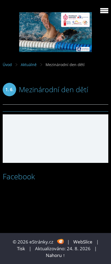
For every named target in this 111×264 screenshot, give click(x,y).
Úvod (7, 64)
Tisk (21, 248)
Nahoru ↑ (55, 255)
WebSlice (82, 242)
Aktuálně (29, 64)
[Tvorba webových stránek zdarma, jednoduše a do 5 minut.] (60, 241)
